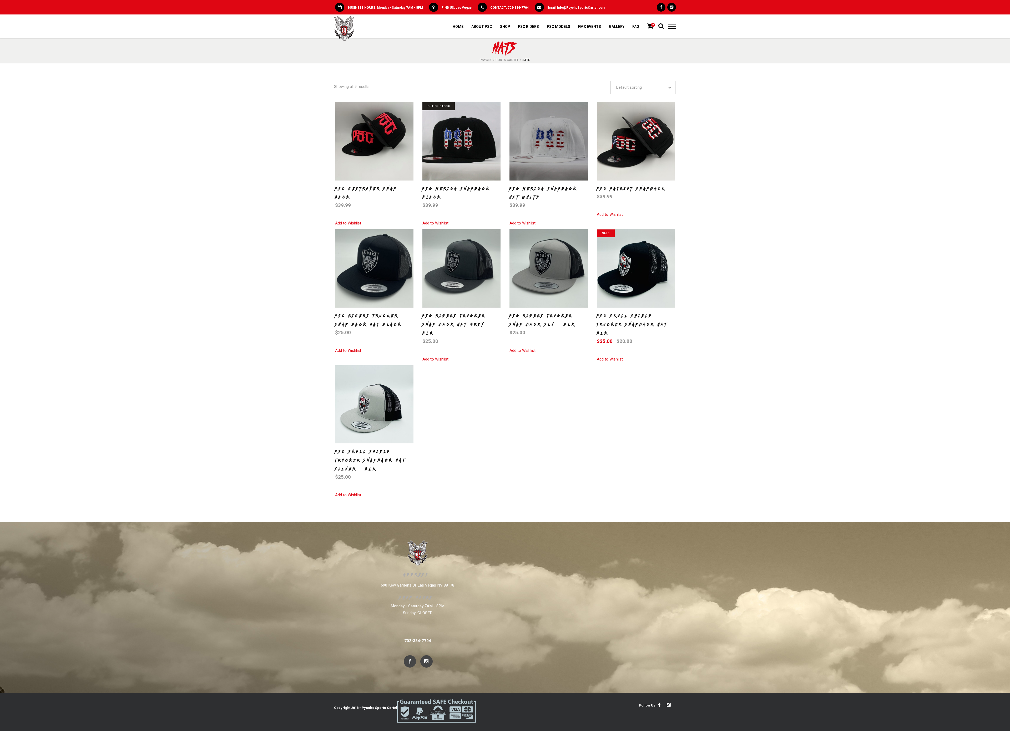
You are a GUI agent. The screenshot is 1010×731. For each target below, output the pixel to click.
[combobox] (643, 87)
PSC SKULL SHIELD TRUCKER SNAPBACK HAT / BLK (635, 324)
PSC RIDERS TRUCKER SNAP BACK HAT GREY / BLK (456, 324)
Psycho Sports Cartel (499, 60)
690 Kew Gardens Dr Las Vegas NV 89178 (417, 585)
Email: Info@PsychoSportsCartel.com (576, 7)
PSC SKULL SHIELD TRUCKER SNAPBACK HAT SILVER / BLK (370, 460)
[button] (348, 223)
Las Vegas (464, 7)
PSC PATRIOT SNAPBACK (631, 189)
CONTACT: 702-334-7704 (509, 7)
